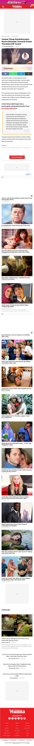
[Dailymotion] (24, 718)
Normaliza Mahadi (8, 108)
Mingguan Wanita (6, 36)
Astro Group (28, 742)
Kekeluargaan (15, 36)
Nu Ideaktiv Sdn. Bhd (15, 742)
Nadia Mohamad (14, 678)
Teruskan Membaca (17, 157)
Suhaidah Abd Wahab (8, 46)
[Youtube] (21, 718)
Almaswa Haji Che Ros (14, 658)
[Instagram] (12, 718)
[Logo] (17, 6)
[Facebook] (9, 718)
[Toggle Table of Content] (28, 68)
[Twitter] (15, 718)
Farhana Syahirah (6, 642)
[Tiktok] (18, 718)
